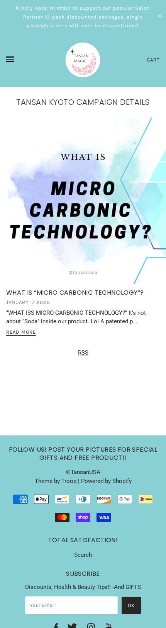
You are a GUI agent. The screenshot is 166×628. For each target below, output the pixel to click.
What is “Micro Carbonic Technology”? (75, 292)
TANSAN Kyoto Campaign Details (83, 102)
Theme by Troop (55, 481)
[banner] (83, 60)
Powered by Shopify (106, 481)
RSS (83, 352)
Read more (21, 332)
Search (83, 554)
